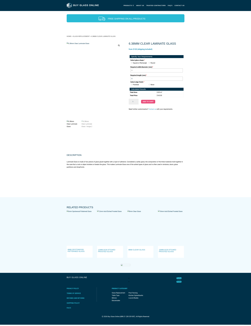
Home (69, 36)
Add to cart (148, 102)
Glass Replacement (81, 36)
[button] (119, 45)
